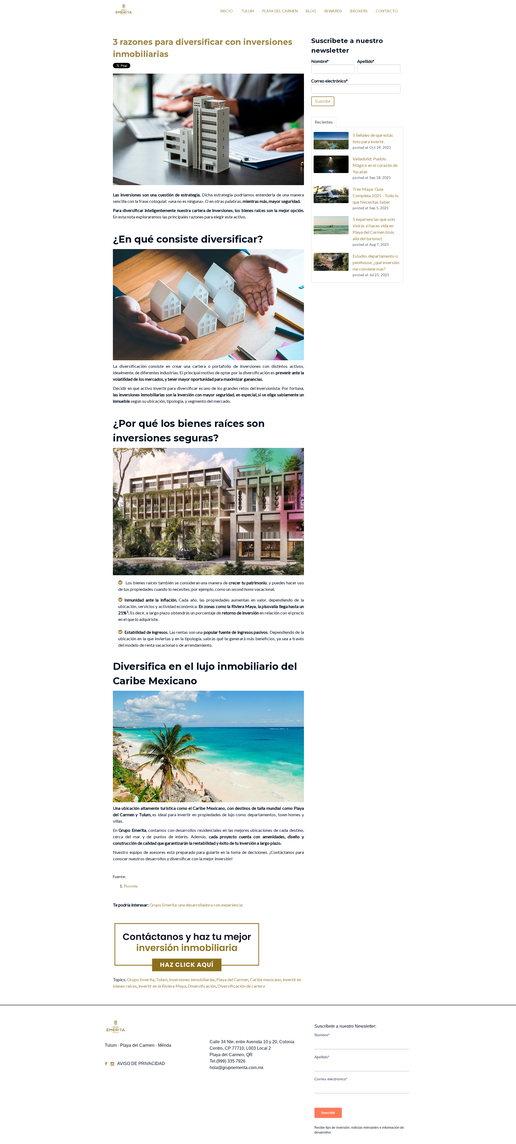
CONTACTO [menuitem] (387, 11)
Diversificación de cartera (241, 985)
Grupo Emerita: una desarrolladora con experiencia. (196, 904)
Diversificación (202, 985)
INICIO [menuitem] (226, 11)
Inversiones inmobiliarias (192, 979)
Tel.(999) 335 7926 (227, 1061)
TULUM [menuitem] (247, 11)
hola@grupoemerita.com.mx (236, 1067)
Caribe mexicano (265, 979)
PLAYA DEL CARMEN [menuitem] (280, 11)
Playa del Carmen (232, 979)
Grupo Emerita (140, 979)
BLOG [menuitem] (311, 11)
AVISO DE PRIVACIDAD (141, 1063)
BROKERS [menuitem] (359, 11)
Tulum (161, 979)
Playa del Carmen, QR (231, 1054)
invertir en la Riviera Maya (162, 985)
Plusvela (131, 886)
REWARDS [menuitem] (333, 11)
